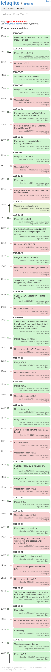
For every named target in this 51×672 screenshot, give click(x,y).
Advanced (7, 14)
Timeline (20, 8)
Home (10, 8)
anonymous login (12, 24)
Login (48, 1)
